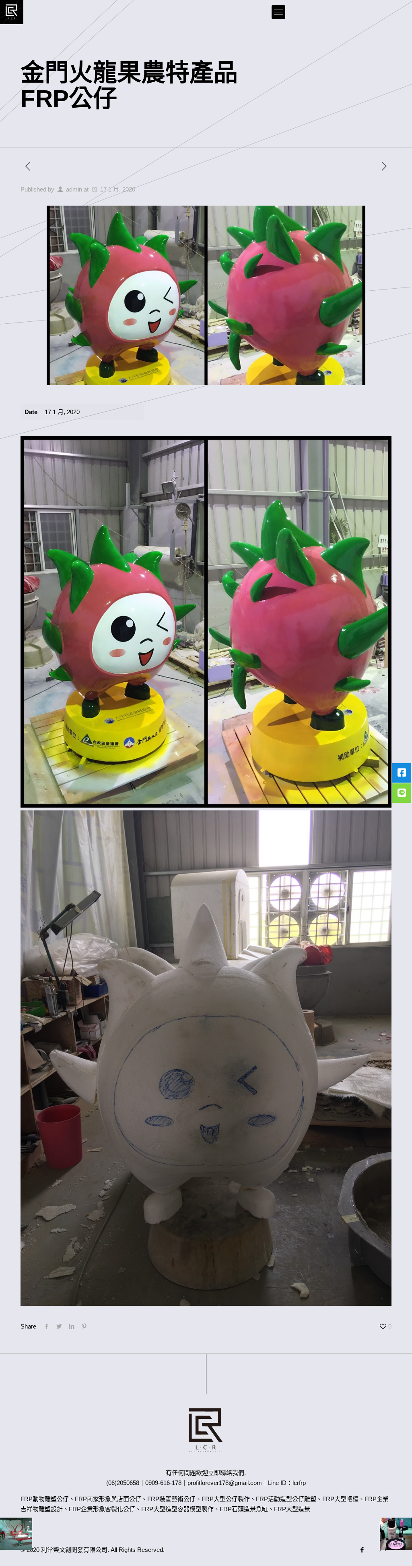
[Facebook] (362, 1549)
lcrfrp (299, 1482)
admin (74, 189)
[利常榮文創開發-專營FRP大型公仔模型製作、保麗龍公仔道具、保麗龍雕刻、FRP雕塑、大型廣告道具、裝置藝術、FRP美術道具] (11, 12)
